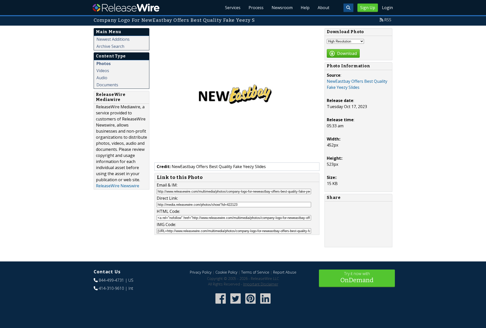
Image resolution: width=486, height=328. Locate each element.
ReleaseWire (126, 8)
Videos (102, 70)
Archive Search (110, 46)
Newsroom (282, 7)
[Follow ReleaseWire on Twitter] (235, 304)
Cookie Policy (226, 272)
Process (256, 7)
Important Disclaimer (260, 284)
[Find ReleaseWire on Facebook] (221, 304)
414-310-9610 (111, 288)
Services (232, 7)
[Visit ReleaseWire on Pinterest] (250, 304)
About (323, 7)
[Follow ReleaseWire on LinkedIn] (265, 304)
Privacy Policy (201, 272)
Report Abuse (284, 272)
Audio (101, 77)
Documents (107, 85)
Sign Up (367, 7)
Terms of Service (255, 272)
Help (305, 7)
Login (387, 7)
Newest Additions (113, 39)
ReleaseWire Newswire (117, 186)
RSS (387, 20)
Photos (103, 63)
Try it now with (356, 277)
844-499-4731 (111, 280)
